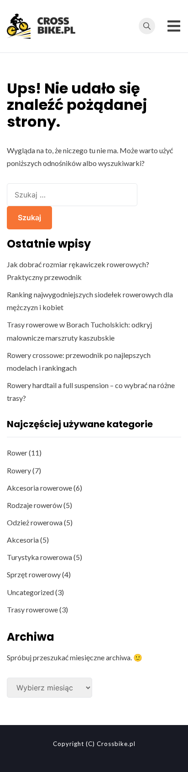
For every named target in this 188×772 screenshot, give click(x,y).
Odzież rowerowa (35, 522)
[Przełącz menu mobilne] (174, 26)
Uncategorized (30, 592)
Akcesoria (23, 539)
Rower (17, 452)
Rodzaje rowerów (34, 505)
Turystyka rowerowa (39, 557)
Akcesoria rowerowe (39, 487)
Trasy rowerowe (32, 609)
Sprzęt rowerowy (34, 574)
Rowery (19, 470)
